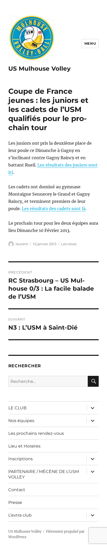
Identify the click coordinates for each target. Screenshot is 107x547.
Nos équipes (21, 420)
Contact (16, 489)
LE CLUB (17, 407)
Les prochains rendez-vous (36, 433)
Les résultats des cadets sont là (53, 208)
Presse (15, 502)
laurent (22, 244)
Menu (90, 43)
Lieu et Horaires (24, 446)
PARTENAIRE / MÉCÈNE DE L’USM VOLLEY (43, 474)
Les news (68, 244)
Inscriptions (20, 458)
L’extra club (20, 515)
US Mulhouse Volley (39, 68)
